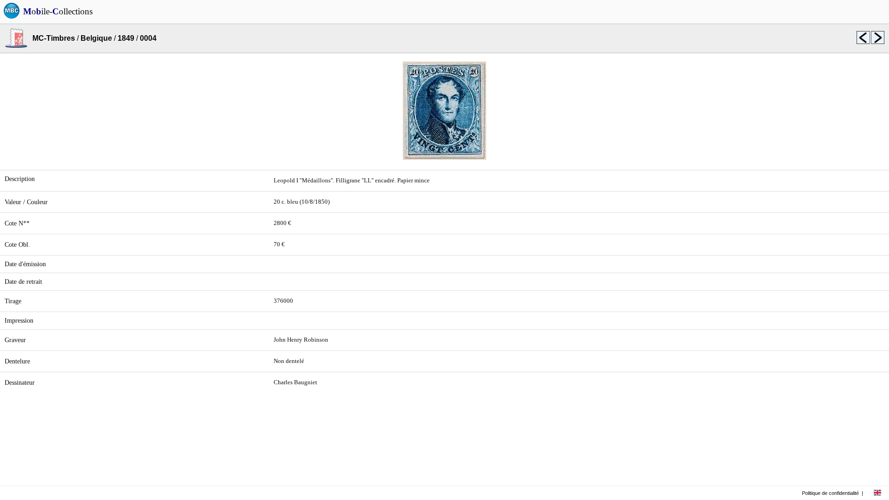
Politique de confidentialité (830, 493)
